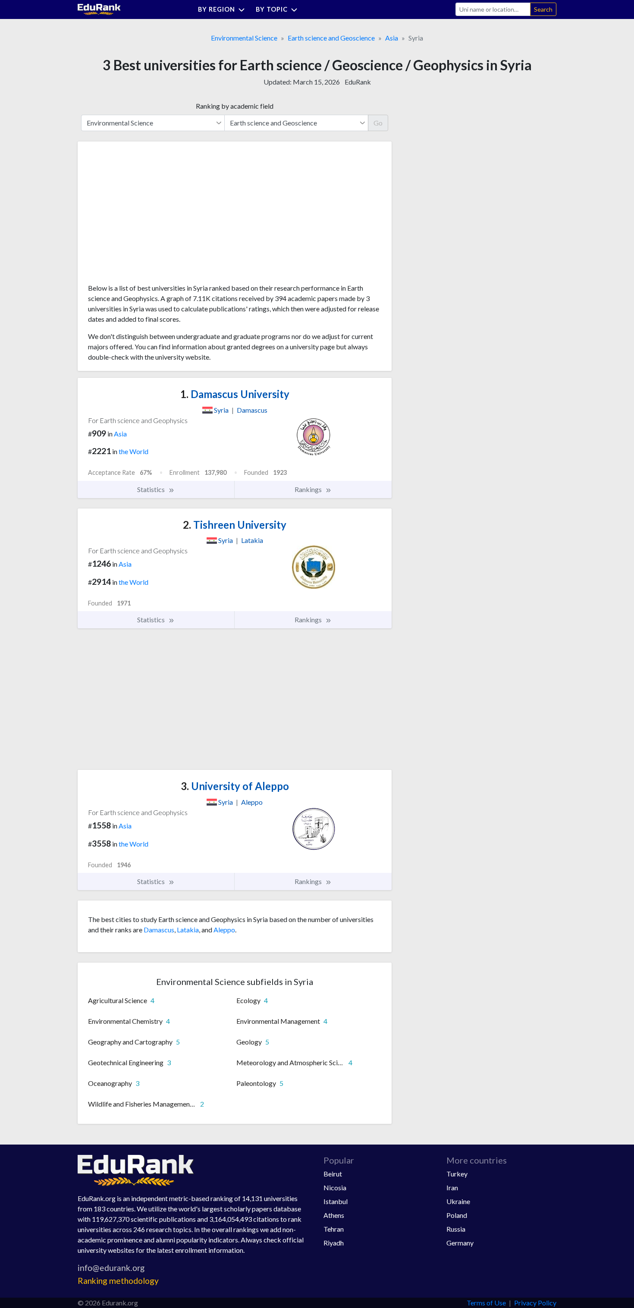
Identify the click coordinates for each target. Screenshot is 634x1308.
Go (378, 123)
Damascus (159, 929)
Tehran (333, 1229)
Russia (455, 1229)
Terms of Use (486, 1303)
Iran (452, 1187)
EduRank (358, 82)
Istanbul (335, 1201)
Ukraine (458, 1201)
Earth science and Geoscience (331, 38)
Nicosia (334, 1187)
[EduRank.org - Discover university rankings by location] (99, 8)
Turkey (457, 1174)
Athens (333, 1215)
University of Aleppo (235, 786)
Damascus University (234, 394)
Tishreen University (234, 524)
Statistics (151, 489)
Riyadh (333, 1243)
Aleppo (224, 929)
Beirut (332, 1174)
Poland (456, 1215)
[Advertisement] (153, 215)
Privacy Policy (535, 1303)
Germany (460, 1243)
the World (133, 451)
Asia (391, 38)
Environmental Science (244, 38)
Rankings (309, 489)
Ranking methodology (118, 1281)
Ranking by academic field (234, 106)
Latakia (188, 929)
